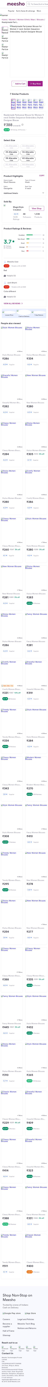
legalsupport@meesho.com (11, 1379)
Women (12, 19)
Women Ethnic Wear (26, 19)
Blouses (40, 19)
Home (4, 19)
